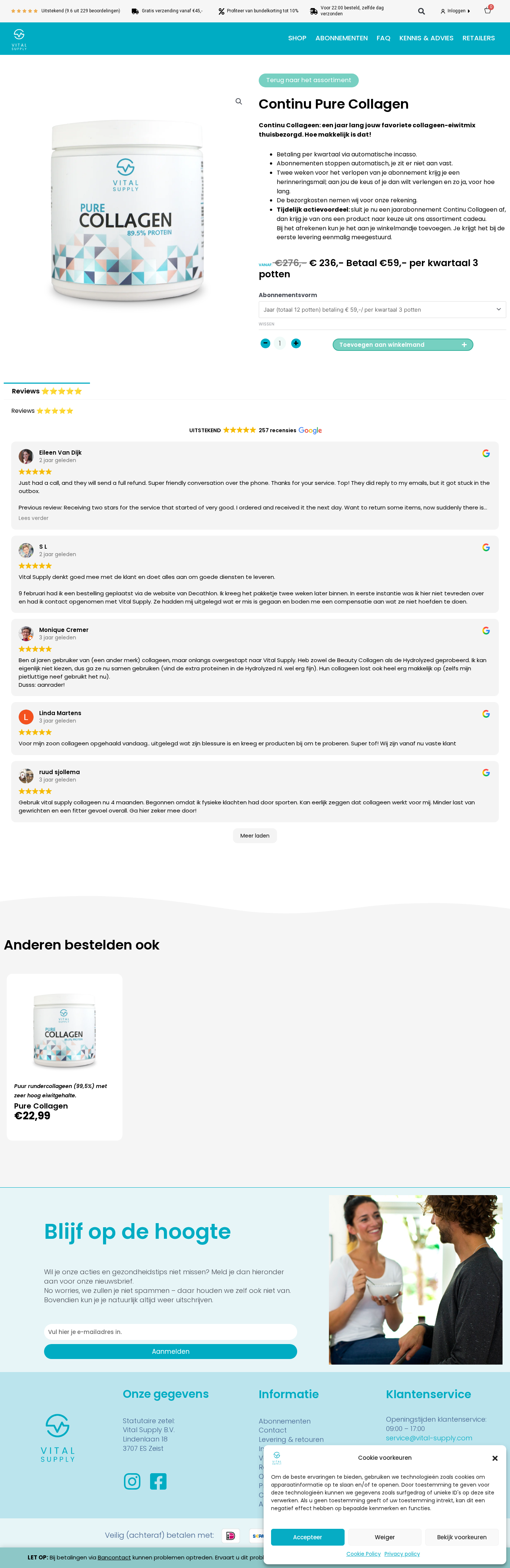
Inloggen (457, 10)
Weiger (385, 1537)
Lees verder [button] (34, 518)
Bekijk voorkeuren (462, 1537)
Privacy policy (402, 1554)
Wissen (266, 324)
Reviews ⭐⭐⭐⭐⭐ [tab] (47, 391)
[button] (495, 1458)
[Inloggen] (443, 11)
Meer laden (255, 835)
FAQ (384, 38)
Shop (297, 38)
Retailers (479, 38)
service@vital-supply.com (429, 1438)
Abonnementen (341, 38)
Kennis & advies (426, 38)
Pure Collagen (41, 1106)
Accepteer (307, 1537)
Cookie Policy (363, 1554)
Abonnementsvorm (288, 295)
